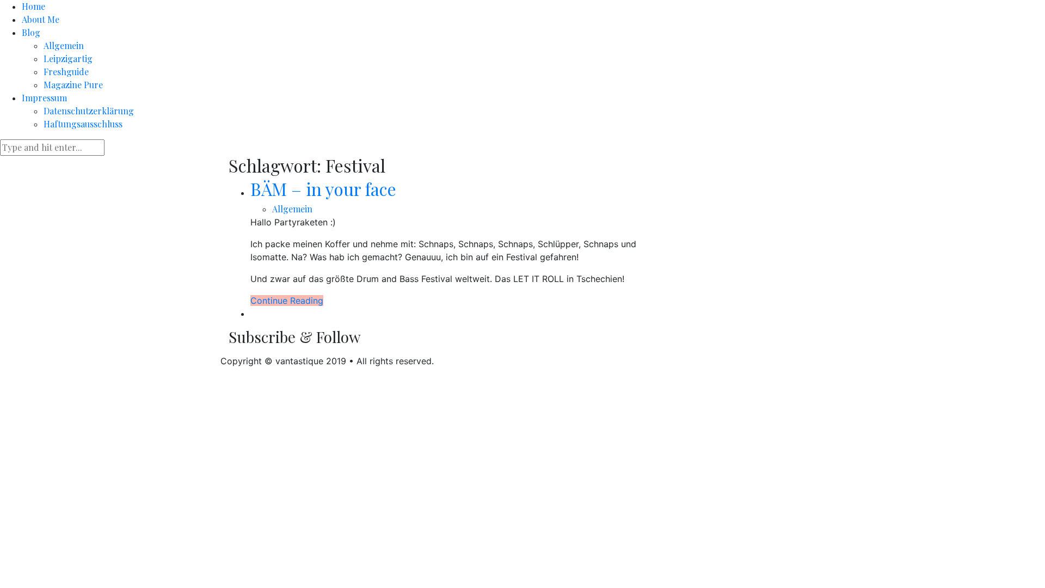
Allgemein (64, 45)
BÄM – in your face (323, 188)
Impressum (44, 97)
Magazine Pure (73, 84)
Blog (31, 32)
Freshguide (66, 71)
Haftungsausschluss (83, 124)
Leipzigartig (68, 58)
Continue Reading (286, 300)
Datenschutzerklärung (89, 111)
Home (33, 6)
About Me (40, 19)
